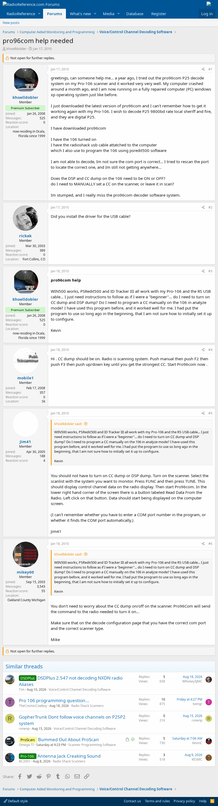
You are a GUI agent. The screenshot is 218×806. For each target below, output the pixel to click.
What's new (80, 13)
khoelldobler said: (68, 423)
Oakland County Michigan (26, 600)
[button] (39, 14)
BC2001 (25, 761)
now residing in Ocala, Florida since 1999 (29, 133)
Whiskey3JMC (192, 681)
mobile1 (25, 377)
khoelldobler (16, 48)
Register (158, 13)
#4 (210, 349)
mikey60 (25, 572)
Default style (17, 801)
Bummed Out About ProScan (68, 739)
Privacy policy (184, 801)
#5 (210, 413)
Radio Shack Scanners (87, 705)
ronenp (24, 728)
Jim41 (25, 441)
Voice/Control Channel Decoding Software (80, 689)
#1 (210, 69)
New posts (11, 22)
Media (108, 13)
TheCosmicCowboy (33, 705)
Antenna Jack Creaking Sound (68, 756)
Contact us (132, 801)
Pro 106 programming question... (54, 700)
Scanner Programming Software (92, 745)
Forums (54, 13)
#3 (210, 271)
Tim (21, 689)
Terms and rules (157, 801)
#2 (210, 207)
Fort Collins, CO (34, 259)
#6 (210, 543)
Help (203, 801)
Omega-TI (26, 745)
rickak (25, 235)
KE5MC (197, 759)
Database (134, 13)
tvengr (197, 704)
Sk (43, 401)
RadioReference (21, 13)
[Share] (203, 69)
